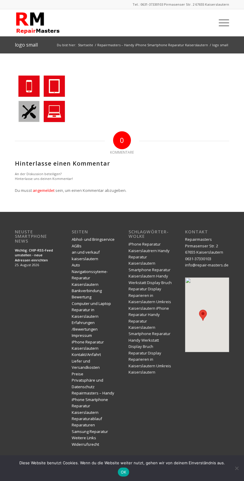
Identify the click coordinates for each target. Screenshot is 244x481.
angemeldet (43, 190)
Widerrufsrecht (85, 444)
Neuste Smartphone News (31, 236)
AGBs (77, 246)
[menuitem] (221, 22)
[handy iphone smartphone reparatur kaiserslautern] (45, 22)
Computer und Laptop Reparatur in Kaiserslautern (91, 310)
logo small (26, 44)
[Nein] (237, 468)
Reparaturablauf (87, 418)
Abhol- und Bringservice (93, 239)
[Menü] (221, 22)
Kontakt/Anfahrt (86, 354)
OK (123, 472)
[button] (203, 315)
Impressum (82, 335)
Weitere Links (84, 437)
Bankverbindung (87, 290)
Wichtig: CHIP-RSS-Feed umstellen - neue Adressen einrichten (34, 255)
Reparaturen (83, 425)
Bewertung (81, 297)
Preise (77, 374)
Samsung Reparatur (90, 431)
